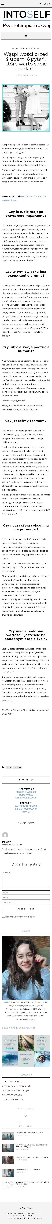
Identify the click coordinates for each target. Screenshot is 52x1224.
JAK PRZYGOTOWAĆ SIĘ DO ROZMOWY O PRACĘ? (26, 809)
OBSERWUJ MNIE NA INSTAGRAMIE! (18, 1028)
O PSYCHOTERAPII (10, 1082)
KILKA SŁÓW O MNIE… (23, 1216)
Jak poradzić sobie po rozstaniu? (29, 1132)
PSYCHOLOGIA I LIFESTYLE (14, 1086)
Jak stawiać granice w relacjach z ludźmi (32, 1157)
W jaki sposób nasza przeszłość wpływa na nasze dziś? (32, 1183)
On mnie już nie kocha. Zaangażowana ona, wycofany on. (32, 1146)
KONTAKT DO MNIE (14, 1213)
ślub (9, 767)
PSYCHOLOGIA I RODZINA (14, 1091)
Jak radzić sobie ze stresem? (28, 1170)
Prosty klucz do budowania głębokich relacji (26, 795)
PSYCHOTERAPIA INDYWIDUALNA (26, 1218)
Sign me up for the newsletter (20, 917)
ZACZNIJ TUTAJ (35, 1213)
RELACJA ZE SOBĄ (10, 1095)
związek (17, 767)
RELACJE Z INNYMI (26, 48)
